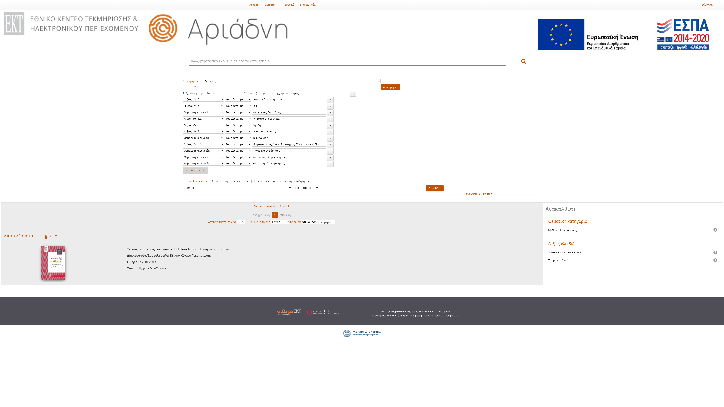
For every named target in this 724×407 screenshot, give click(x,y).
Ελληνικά (707, 4)
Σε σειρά (295, 222)
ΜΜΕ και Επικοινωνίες (562, 230)
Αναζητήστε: (191, 81)
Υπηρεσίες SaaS (558, 260)
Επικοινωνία (308, 4)
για (196, 87)
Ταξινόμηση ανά (259, 222)
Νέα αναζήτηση (195, 170)
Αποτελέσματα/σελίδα (222, 222)
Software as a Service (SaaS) (565, 252)
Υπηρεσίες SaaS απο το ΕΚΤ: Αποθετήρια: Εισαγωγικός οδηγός (185, 249)
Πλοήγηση (270, 4)
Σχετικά (289, 4)
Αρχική (253, 4)
